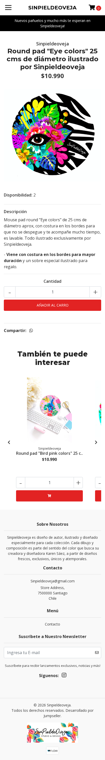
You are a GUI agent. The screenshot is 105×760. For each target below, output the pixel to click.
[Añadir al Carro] (49, 495)
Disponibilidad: (18, 195)
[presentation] (9, 442)
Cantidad (52, 281)
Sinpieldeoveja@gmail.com (53, 581)
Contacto (52, 624)
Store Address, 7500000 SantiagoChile (53, 593)
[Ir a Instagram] (64, 676)
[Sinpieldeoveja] (52, 734)
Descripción (15, 211)
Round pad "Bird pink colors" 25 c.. (49, 453)
